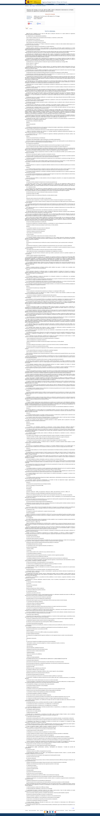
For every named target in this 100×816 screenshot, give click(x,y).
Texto (27, 28)
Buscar (34, 5)
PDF (31, 23)
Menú (66, 4)
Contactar (26, 810)
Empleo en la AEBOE (72, 810)
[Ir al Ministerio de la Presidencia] (33, 2)
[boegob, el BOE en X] (47, 812)
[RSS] (45, 812)
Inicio (31, 5)
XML (40, 23)
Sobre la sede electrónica (32, 810)
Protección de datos (51, 810)
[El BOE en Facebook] (50, 812)
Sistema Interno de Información (59, 810)
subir (73, 808)
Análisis (30, 28)
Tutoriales (66, 810)
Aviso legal (41, 810)
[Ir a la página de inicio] (54, 2)
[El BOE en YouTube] (55, 812)
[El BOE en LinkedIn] (52, 812)
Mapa (38, 810)
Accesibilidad (46, 810)
